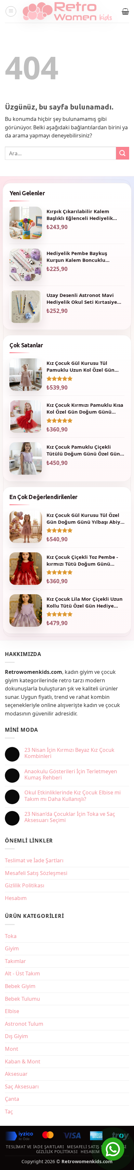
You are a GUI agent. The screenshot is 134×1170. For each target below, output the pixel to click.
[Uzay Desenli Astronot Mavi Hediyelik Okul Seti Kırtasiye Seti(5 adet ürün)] (25, 306)
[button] (11, 11)
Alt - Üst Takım (22, 973)
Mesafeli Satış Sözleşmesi (36, 873)
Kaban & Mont (22, 1061)
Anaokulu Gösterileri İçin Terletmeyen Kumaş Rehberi (70, 774)
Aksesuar (16, 1073)
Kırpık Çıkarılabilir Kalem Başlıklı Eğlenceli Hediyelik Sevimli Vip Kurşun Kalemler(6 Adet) (84, 214)
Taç (9, 1111)
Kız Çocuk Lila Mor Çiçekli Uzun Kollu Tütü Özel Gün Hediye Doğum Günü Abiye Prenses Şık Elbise (85, 602)
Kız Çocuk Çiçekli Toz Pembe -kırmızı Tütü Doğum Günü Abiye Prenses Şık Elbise (82, 560)
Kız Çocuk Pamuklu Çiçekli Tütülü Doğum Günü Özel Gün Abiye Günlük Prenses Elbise (83, 450)
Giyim (12, 948)
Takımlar (15, 961)
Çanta (12, 1098)
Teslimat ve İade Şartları (34, 860)
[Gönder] (122, 153)
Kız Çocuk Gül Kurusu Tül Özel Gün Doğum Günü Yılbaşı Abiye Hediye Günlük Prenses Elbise (85, 518)
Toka (11, 936)
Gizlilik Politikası (24, 885)
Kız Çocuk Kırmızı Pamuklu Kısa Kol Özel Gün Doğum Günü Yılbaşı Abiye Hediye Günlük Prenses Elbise (85, 408)
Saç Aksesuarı (22, 1086)
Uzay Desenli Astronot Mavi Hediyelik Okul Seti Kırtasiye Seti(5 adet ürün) (82, 298)
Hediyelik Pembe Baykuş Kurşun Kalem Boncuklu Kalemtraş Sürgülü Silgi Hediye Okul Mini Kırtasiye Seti (85, 256)
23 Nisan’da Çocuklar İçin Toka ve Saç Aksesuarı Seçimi (69, 817)
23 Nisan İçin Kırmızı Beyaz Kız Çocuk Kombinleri (69, 753)
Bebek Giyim (20, 986)
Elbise (12, 1011)
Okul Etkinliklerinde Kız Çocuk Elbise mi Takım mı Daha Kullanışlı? (72, 796)
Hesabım (16, 898)
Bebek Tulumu (22, 998)
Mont (11, 1048)
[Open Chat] (112, 1149)
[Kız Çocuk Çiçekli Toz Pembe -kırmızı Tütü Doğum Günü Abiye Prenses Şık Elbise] (25, 568)
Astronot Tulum (24, 1023)
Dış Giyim (16, 1036)
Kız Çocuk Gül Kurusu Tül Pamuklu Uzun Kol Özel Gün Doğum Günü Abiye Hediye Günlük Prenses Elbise (80, 366)
